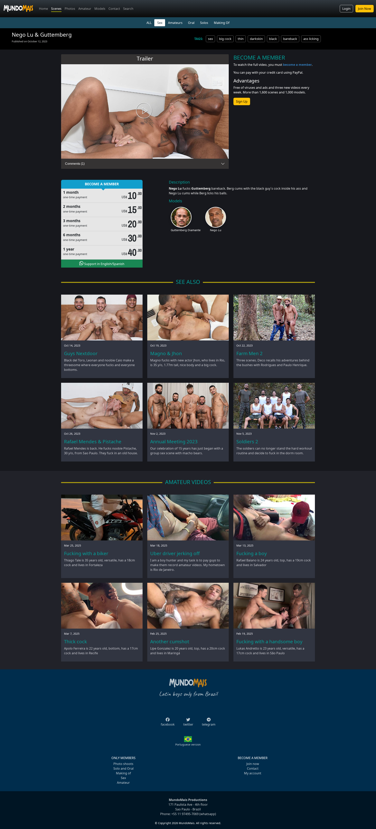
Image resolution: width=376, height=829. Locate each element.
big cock (225, 39)
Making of (123, 773)
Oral (191, 23)
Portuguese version (188, 744)
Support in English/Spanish (103, 264)
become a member (297, 64)
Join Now (364, 8)
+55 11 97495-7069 (185, 814)
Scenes (56, 8)
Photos (70, 8)
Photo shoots (123, 764)
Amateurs (175, 23)
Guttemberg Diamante (186, 230)
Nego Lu (215, 230)
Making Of (222, 23)
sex (210, 39)
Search (128, 8)
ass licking (311, 39)
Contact (114, 8)
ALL (149, 23)
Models (99, 8)
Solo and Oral (123, 768)
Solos (204, 23)
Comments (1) (75, 163)
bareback (290, 39)
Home (43, 8)
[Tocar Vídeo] (145, 111)
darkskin (256, 39)
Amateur (84, 8)
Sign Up (242, 101)
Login (346, 8)
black (273, 39)
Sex (159, 23)
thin (241, 39)
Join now (252, 764)
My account (252, 773)
